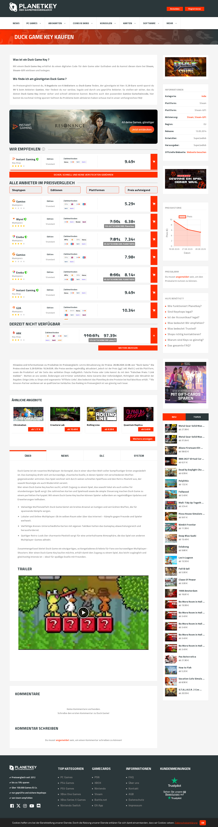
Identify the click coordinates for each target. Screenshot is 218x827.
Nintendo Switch (70, 805)
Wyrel (19, 219)
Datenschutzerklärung (186, 822)
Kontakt (133, 788)
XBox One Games (70, 794)
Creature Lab (57, 425)
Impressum (135, 805)
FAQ (131, 777)
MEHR (170, 23)
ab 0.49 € (145, 429)
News (16, 23)
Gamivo (20, 201)
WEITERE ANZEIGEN (128, 347)
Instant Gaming (25, 159)
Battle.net (101, 799)
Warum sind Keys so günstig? (186, 339)
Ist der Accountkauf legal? (183, 317)
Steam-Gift (200, 117)
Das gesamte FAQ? (179, 345)
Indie (204, 96)
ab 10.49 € (72, 429)
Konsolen (106, 23)
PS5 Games (67, 788)
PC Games (31, 23)
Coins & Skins (81, 23)
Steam (190, 117)
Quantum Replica (133, 425)
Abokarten (55, 23)
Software (149, 23)
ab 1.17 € (35, 429)
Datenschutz (136, 799)
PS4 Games (67, 782)
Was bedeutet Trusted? (182, 328)
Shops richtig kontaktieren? (184, 334)
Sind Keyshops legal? (180, 311)
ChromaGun (19, 425)
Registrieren (194, 8)
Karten (127, 23)
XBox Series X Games (73, 799)
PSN (97, 777)
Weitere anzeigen (142, 438)
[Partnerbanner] (185, 179)
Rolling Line (93, 425)
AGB (131, 794)
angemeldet (182, 276)
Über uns (134, 782)
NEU (174, 417)
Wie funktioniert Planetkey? (184, 306)
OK (202, 822)
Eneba (20, 236)
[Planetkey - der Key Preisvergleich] (33, 12)
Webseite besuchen (196, 152)
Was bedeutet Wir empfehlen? (186, 322)
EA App (99, 805)
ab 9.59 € (109, 429)
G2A (18, 307)
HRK (18, 333)
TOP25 (197, 417)
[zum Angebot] (154, 162)
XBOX (98, 782)
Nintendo (100, 788)
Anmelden (175, 8)
